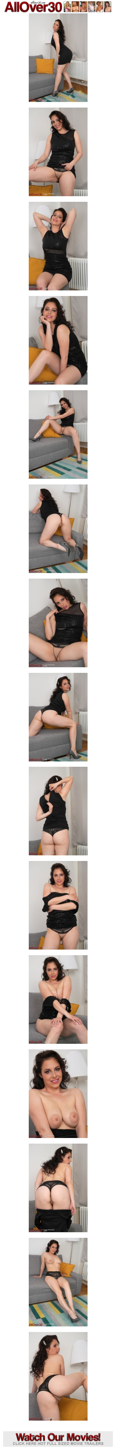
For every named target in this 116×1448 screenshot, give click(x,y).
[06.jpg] (58, 530)
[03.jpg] (58, 248)
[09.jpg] (58, 813)
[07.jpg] (58, 625)
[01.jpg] (58, 59)
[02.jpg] (58, 154)
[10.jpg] (58, 907)
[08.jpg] (58, 719)
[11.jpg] (58, 1001)
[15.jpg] (58, 1378)
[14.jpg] (58, 1284)
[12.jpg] (58, 1095)
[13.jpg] (58, 1190)
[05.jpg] (58, 436)
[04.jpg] (58, 342)
